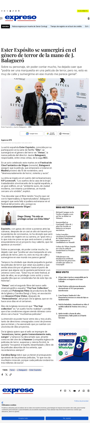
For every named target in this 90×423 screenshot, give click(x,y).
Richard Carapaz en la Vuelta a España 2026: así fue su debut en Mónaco (65, 215)
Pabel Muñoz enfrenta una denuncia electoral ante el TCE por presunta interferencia (72, 288)
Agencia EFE (6, 140)
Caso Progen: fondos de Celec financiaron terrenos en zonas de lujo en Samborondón (73, 297)
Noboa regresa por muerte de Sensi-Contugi (29, 26)
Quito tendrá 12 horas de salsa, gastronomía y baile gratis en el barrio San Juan (72, 315)
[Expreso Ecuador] (18, 393)
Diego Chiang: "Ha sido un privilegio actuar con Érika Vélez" (34, 217)
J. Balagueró (22, 370)
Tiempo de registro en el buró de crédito (66, 26)
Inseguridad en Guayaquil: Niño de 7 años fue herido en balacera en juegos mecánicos (64, 226)
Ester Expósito (35, 370)
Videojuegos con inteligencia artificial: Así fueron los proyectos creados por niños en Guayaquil (65, 260)
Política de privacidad (81, 401)
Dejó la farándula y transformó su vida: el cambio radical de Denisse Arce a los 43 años (73, 306)
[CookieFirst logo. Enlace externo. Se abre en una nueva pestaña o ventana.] (2, 403)
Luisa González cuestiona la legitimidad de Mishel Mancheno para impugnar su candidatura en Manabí (65, 238)
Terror (12, 370)
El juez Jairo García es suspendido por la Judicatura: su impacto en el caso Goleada (73, 279)
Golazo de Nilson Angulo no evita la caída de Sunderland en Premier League (66, 249)
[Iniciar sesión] (88, 18)
